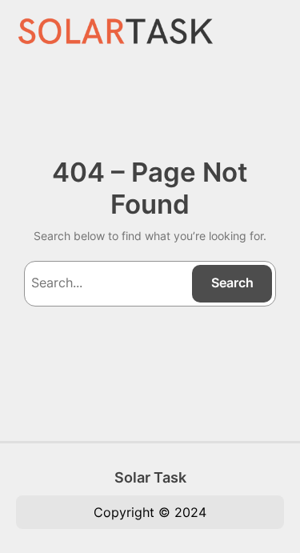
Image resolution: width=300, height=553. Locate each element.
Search (232, 282)
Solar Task (150, 477)
